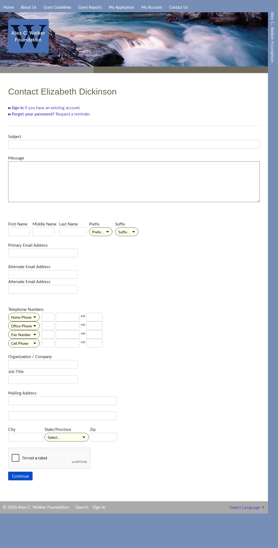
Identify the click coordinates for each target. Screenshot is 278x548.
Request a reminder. (51, 114)
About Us (28, 8)
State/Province (58, 430)
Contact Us (178, 8)
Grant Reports (90, 8)
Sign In (99, 507)
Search (82, 507)
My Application (121, 8)
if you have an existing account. (46, 108)
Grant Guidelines (57, 8)
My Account (151, 8)
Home (8, 8)
